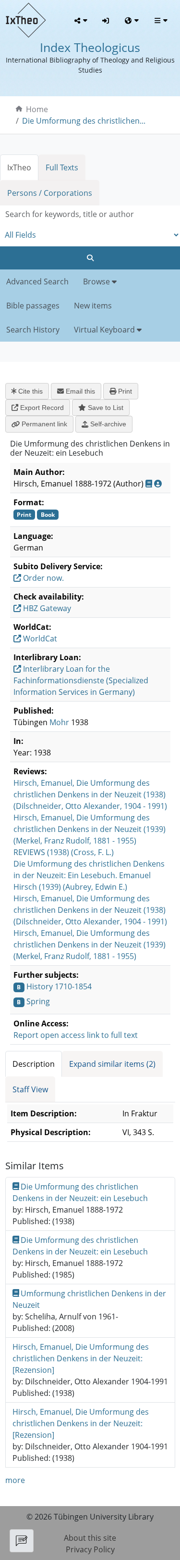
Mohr (59, 722)
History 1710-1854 (59, 986)
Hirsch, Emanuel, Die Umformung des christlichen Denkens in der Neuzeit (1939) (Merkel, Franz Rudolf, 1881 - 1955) (89, 829)
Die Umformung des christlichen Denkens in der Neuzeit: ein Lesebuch (80, 1192)
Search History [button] (33, 329)
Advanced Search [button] (37, 281)
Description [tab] (33, 1064)
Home (37, 109)
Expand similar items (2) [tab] (112, 1064)
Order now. (42, 578)
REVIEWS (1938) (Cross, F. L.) (63, 852)
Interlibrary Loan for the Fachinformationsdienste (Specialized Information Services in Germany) (80, 680)
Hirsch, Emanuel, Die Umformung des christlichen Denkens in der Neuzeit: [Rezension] (80, 1358)
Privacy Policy (90, 1549)
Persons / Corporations (49, 193)
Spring (38, 1001)
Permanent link (43, 424)
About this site (90, 1538)
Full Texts (62, 167)
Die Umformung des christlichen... (83, 120)
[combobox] (90, 214)
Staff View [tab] (30, 1089)
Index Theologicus (90, 47)
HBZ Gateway (46, 608)
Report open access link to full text (75, 1035)
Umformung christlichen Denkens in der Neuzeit (89, 1299)
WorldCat (39, 638)
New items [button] (93, 305)
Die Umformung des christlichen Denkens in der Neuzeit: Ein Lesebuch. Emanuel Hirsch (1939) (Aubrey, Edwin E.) (89, 875)
